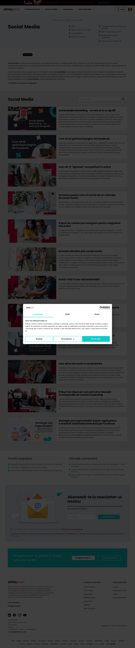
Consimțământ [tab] (38, 314)
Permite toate (96, 339)
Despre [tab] (97, 314)
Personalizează (66, 339)
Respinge (39, 339)
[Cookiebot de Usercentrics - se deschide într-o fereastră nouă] (101, 307)
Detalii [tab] (67, 314)
